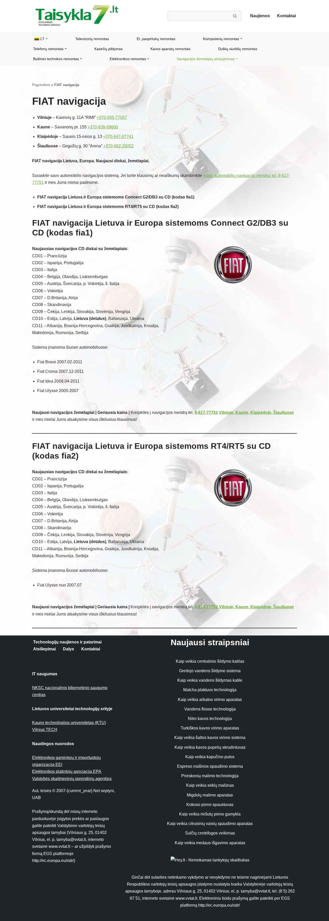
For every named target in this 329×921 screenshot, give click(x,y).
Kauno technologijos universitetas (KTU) (69, 722)
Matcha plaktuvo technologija (209, 690)
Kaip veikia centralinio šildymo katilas (210, 661)
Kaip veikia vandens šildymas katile (209, 680)
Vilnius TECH (44, 729)
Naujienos (260, 16)
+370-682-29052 (118, 146)
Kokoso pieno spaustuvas (209, 804)
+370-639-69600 (103, 127)
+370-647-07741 (118, 136)
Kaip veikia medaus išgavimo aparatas (210, 843)
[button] (47, 39)
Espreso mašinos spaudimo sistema (210, 766)
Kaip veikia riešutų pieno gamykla (210, 814)
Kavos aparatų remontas (170, 49)
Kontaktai (286, 16)
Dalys (68, 649)
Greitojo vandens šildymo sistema (210, 671)
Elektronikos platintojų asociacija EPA (66, 771)
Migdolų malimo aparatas (210, 795)
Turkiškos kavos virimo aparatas (210, 728)
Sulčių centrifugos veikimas (210, 833)
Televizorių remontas (92, 39)
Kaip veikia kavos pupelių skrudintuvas (210, 747)
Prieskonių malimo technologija (210, 776)
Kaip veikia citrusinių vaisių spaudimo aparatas (210, 823)
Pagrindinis (41, 85)
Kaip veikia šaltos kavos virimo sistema (209, 737)
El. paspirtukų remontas (156, 39)
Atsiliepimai (44, 649)
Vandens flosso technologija (210, 709)
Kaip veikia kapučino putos (209, 757)
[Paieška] (235, 16)
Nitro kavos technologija (210, 718)
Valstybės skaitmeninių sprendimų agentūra (72, 778)
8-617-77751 (206, 412)
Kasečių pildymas (108, 49)
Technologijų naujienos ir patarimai (67, 642)
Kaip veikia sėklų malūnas (210, 785)
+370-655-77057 (112, 117)
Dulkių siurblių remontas (237, 49)
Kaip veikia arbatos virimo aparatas (210, 699)
